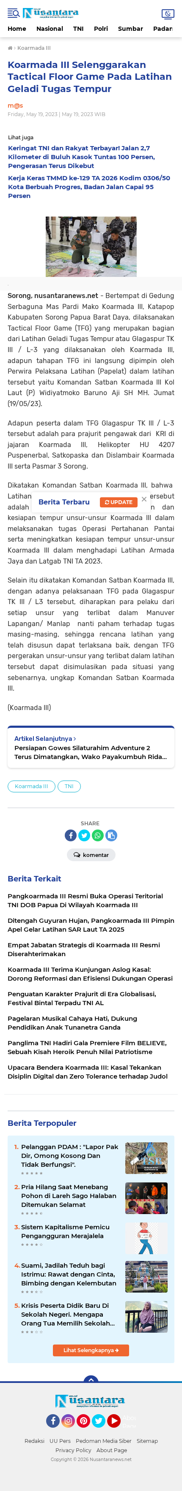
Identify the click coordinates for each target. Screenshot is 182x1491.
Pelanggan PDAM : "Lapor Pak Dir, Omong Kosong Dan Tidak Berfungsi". (70, 1155)
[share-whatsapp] (98, 835)
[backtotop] (91, 1383)
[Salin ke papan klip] (111, 835)
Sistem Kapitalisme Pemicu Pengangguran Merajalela (65, 1231)
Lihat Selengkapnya (89, 1350)
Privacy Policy (73, 1450)
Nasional (49, 29)
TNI (78, 29)
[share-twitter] (84, 835)
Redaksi (34, 1441)
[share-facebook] (71, 835)
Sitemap (147, 1441)
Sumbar (130, 29)
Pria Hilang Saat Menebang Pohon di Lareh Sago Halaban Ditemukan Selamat (68, 1196)
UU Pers (60, 1441)
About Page (131, 1422)
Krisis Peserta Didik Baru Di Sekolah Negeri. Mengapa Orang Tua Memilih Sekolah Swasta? (65, 1314)
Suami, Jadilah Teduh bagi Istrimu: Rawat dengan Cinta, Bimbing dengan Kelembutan (68, 1274)
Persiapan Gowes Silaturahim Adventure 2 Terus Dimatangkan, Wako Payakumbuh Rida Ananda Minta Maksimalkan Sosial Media (88, 752)
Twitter (102, 1431)
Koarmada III (31, 786)
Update (120, 502)
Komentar (95, 855)
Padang (165, 29)
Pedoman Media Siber (104, 1441)
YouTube (119, 1431)
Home (17, 29)
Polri (101, 29)
